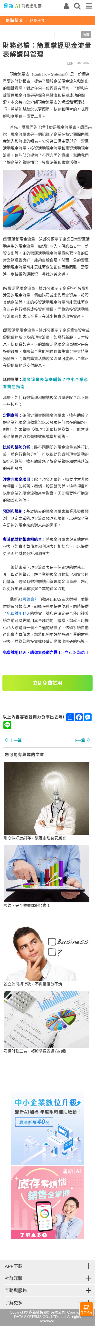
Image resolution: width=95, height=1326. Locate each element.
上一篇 (16, 740)
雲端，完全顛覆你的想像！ (27, 905)
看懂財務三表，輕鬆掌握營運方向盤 (35, 1051)
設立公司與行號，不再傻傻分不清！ (35, 984)
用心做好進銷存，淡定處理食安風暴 (35, 838)
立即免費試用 (47, 683)
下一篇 (79, 740)
